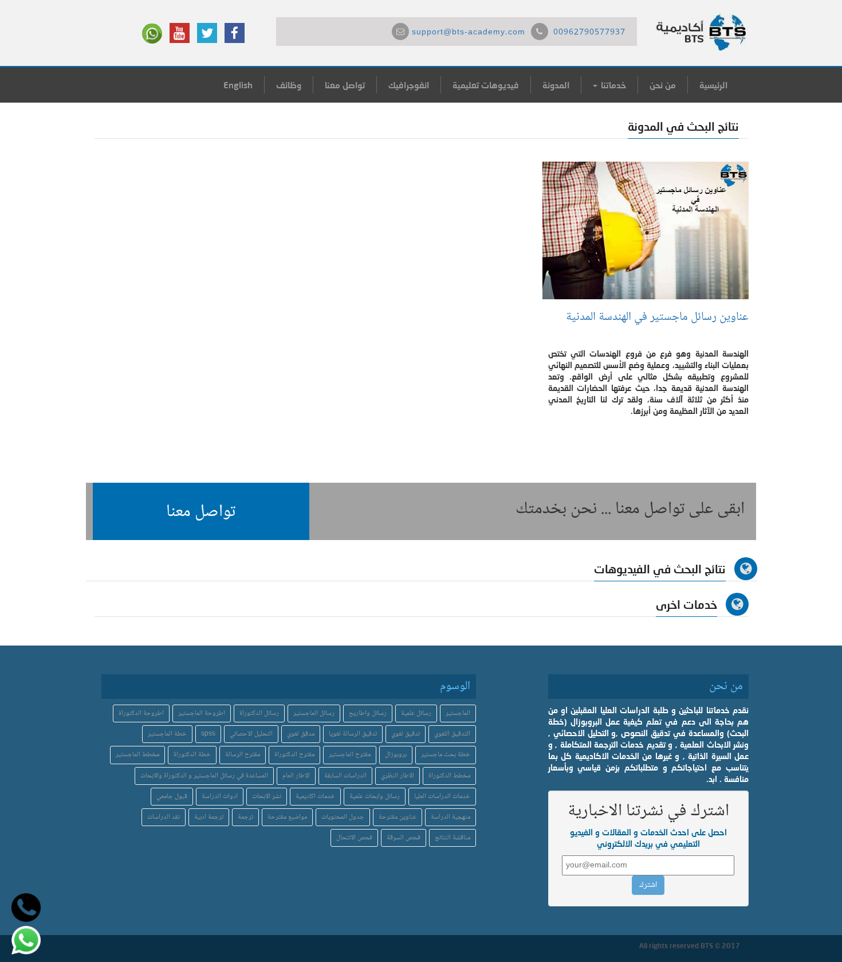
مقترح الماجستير (350, 755)
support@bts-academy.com (468, 33)
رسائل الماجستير (314, 713)
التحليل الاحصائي (251, 734)
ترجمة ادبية (208, 817)
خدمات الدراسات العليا (442, 797)
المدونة (555, 85)
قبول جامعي (171, 797)
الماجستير (458, 713)
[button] (201, 511)
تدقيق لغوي (405, 734)
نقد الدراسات (163, 817)
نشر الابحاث (266, 797)
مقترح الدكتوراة (294, 755)
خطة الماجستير (167, 734)
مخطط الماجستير (137, 755)
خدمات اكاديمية (315, 797)
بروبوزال (396, 755)
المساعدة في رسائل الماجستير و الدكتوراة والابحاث (204, 776)
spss (208, 734)
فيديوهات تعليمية (486, 85)
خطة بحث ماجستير (445, 755)
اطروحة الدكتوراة (141, 713)
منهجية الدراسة (450, 817)
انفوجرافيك (408, 85)
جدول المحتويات (342, 817)
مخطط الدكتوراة (449, 776)
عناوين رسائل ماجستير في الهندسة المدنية (657, 317)
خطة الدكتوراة (192, 755)
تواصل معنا (345, 85)
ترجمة (245, 817)
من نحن (663, 85)
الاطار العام (296, 776)
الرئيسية (713, 85)
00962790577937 (589, 33)
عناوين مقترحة (397, 817)
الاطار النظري (397, 776)
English (238, 85)
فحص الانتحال (354, 838)
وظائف (288, 85)
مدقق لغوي (300, 734)
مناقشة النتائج (452, 838)
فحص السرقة (403, 838)
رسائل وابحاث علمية (374, 797)
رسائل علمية (416, 713)
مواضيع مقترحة (287, 817)
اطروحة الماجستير (201, 713)
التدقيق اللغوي (452, 734)
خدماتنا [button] (612, 85)
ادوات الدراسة (220, 797)
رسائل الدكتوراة (259, 713)
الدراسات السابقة (345, 776)
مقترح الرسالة (242, 755)
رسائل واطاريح (368, 713)
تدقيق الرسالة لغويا (353, 734)
